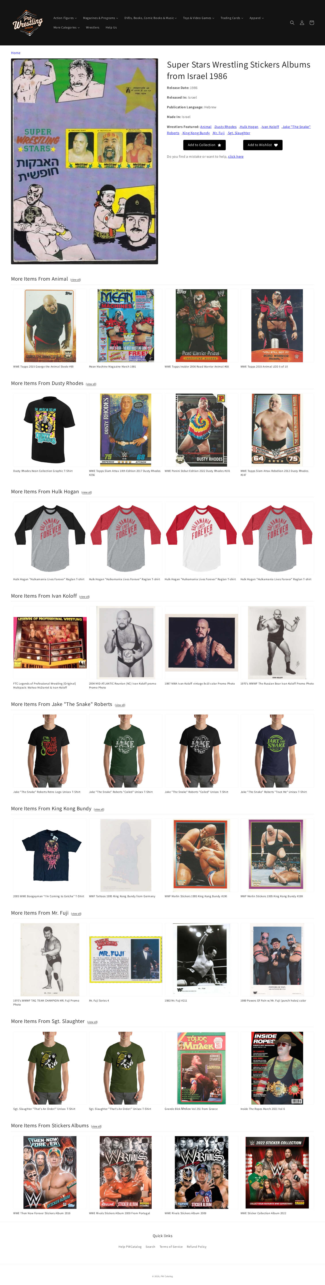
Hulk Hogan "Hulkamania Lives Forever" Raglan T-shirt (48, 579)
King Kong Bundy (196, 133)
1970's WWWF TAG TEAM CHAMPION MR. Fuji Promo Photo (46, 1002)
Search (150, 1247)
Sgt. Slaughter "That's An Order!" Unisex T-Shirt (44, 1109)
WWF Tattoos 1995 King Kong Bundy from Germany (122, 896)
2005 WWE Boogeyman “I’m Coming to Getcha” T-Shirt (48, 896)
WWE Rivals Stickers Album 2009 (185, 1213)
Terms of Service (171, 1247)
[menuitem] (65, 18)
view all (75, 279)
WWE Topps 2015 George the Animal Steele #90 (43, 366)
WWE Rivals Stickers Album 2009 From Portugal (119, 1213)
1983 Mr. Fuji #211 (176, 1000)
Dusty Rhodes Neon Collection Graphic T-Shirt (43, 471)
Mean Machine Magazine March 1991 (112, 366)
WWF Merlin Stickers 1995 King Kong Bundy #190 (196, 896)
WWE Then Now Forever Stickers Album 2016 (42, 1213)
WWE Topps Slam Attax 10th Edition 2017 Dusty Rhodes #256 (125, 473)
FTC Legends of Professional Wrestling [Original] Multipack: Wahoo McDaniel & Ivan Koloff (44, 685)
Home (15, 53)
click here (235, 156)
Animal (206, 126)
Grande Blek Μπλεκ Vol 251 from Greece (191, 1109)
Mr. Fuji (219, 133)
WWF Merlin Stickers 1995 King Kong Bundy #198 (272, 896)
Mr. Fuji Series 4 (99, 1000)
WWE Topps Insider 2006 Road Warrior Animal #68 (197, 366)
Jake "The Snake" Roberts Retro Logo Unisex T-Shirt (46, 792)
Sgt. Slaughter (239, 133)
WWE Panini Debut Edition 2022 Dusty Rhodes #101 (197, 471)
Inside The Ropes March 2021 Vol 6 (263, 1109)
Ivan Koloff (270, 126)
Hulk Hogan (249, 126)
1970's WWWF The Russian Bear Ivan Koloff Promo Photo (277, 683)
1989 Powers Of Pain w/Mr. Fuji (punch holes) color (273, 1000)
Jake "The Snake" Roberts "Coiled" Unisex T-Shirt (121, 792)
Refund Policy (196, 1247)
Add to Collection (202, 145)
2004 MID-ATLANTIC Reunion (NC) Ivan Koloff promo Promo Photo (122, 685)
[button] (292, 23)
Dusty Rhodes (226, 126)
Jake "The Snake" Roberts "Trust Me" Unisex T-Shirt (274, 792)
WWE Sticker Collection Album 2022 (263, 1213)
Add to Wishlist (260, 145)
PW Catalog (167, 1276)
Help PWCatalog (130, 1247)
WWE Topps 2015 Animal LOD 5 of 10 (264, 366)
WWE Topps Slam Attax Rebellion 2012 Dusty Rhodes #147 (274, 473)
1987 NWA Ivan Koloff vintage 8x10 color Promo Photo (200, 683)
